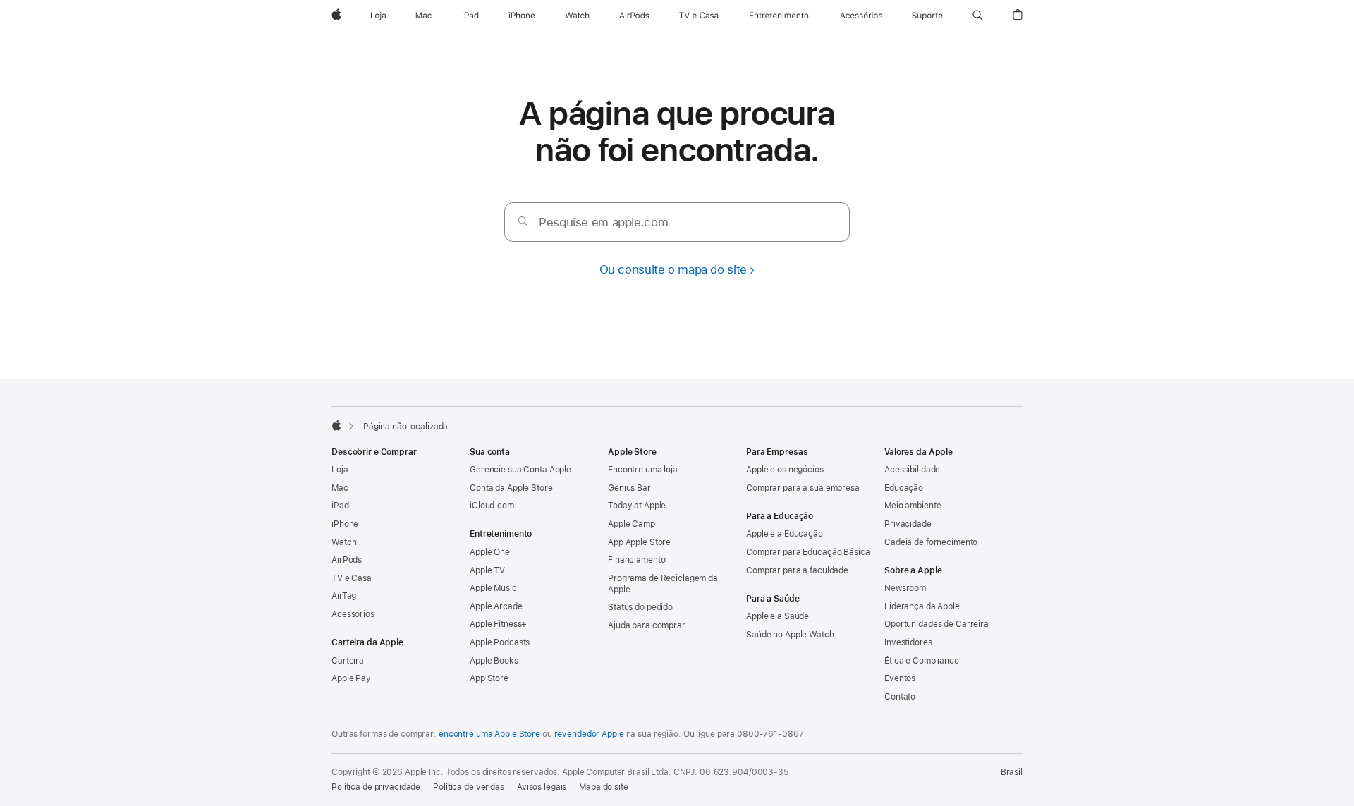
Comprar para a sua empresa (803, 488)
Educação (903, 488)
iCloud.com (492, 506)
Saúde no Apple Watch (790, 635)
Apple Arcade (496, 606)
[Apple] (336, 425)
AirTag (343, 596)
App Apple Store (639, 542)
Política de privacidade (375, 787)
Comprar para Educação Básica (808, 552)
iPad (340, 506)
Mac (339, 488)
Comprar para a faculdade (797, 570)
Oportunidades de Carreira (936, 624)
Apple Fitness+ (498, 624)
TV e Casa (351, 578)
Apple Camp (631, 524)
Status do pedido (640, 607)
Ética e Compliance (921, 661)
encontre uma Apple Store (489, 734)
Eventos (899, 678)
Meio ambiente (912, 506)
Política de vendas (468, 787)
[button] (978, 15)
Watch (343, 542)
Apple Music (493, 588)
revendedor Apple (589, 734)
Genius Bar (629, 488)
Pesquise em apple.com (603, 222)
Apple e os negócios (785, 470)
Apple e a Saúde (777, 616)
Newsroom (905, 588)
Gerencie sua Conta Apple (520, 470)
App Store (489, 678)
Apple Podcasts (500, 642)
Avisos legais (541, 787)
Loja (339, 470)
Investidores (908, 642)
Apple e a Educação (784, 534)
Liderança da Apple (922, 606)
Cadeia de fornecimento (930, 542)
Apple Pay (351, 678)
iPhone (344, 524)
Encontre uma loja (643, 470)
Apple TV (487, 570)
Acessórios (352, 614)
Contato (899, 697)
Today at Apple (637, 506)
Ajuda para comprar (646, 625)
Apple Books (494, 661)
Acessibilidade (912, 470)
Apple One (490, 552)
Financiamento (636, 560)
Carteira (347, 661)
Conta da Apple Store (511, 488)
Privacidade (908, 524)
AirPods (346, 560)
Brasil (1012, 772)
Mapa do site (603, 787)
